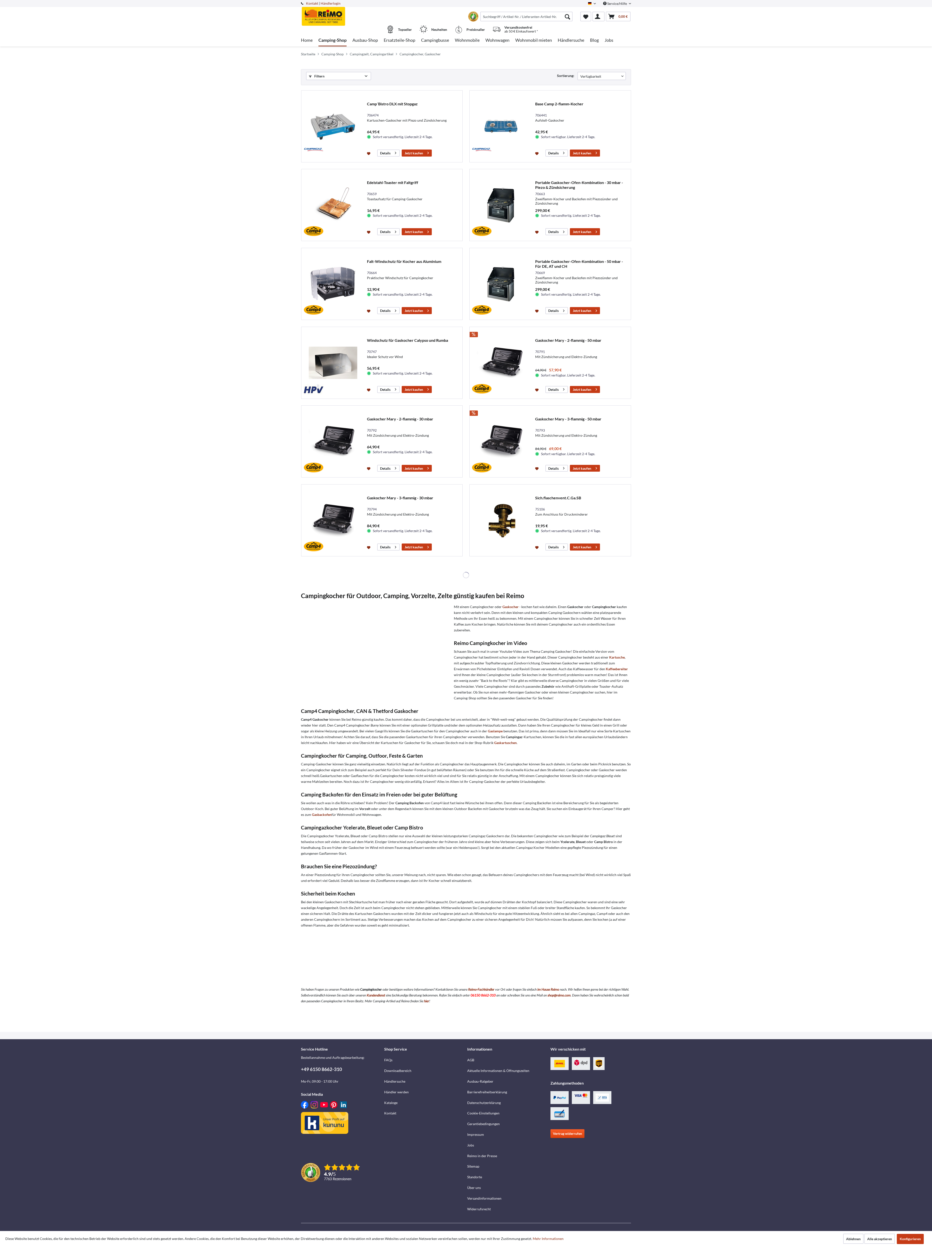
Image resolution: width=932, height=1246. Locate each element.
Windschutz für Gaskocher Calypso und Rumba (407, 340)
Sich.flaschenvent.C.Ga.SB (558, 497)
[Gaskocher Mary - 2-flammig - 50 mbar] (501, 363)
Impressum (475, 1134)
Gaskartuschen (505, 743)
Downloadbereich (397, 1071)
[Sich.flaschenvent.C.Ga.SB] (501, 520)
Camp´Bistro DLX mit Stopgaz (392, 103)
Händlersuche (394, 1081)
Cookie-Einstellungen (483, 1113)
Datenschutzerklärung (484, 1103)
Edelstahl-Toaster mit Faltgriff (392, 182)
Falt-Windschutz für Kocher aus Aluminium (404, 261)
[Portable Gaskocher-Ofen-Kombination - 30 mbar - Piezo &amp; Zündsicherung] (501, 205)
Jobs (470, 1145)
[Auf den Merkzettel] (369, 153)
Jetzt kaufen (414, 153)
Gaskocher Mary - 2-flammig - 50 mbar (568, 340)
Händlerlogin (331, 3)
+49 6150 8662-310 (321, 1069)
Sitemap (473, 1166)
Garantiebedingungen (483, 1124)
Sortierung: (565, 76)
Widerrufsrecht (479, 1209)
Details (385, 153)
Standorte (474, 1177)
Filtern (319, 76)
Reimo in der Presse (482, 1156)
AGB (470, 1060)
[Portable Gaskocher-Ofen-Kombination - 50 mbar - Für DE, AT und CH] (501, 284)
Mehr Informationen (548, 1239)
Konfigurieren (910, 1239)
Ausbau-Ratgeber (480, 1081)
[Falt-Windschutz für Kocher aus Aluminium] (333, 284)
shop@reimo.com (559, 995)
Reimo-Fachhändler (481, 989)
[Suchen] (567, 16)
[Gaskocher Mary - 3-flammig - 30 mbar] (333, 520)
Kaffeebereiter (617, 669)
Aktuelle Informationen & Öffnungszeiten (498, 1071)
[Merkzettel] (585, 16)
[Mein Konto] (598, 16)
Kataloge (391, 1103)
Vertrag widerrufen (567, 1133)
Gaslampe (495, 731)
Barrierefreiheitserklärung (487, 1092)
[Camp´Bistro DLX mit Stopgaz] (333, 126)
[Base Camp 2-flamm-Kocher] (501, 126)
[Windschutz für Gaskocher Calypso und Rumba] (333, 363)
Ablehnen (853, 1239)
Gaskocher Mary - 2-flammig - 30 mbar (400, 419)
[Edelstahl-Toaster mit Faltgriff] (333, 205)
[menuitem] (526, 16)
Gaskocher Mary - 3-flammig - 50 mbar (568, 419)
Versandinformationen (484, 1198)
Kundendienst (376, 995)
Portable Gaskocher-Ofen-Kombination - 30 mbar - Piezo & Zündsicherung (579, 185)
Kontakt (312, 3)
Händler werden (396, 1092)
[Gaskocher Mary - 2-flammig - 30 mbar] (333, 441)
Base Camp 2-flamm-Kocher (559, 103)
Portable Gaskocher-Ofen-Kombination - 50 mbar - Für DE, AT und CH (579, 263)
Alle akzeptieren (879, 1239)
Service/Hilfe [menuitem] (617, 3)
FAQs (388, 1060)
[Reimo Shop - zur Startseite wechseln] (342, 14)
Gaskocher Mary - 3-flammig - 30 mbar (400, 497)
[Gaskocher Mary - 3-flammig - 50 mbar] (501, 441)
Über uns (474, 1188)
